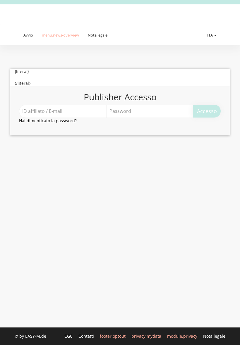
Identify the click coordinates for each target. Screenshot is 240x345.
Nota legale (97, 35)
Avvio (28, 35)
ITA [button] (210, 35)
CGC (69, 336)
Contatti (86, 336)
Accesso (207, 111)
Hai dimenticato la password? (48, 120)
